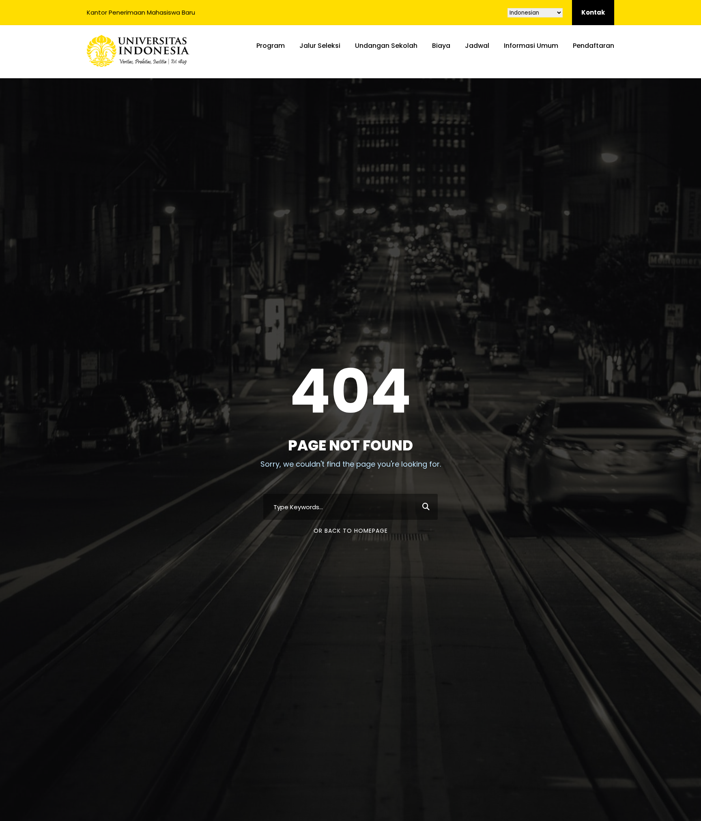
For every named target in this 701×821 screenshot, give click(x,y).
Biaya (441, 45)
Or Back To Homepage (351, 531)
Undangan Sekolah (386, 45)
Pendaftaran (593, 45)
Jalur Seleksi (319, 45)
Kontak (593, 12)
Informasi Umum (531, 45)
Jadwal (477, 45)
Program (270, 45)
